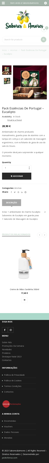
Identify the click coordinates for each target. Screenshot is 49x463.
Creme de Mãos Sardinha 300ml (24, 289)
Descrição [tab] (11, 202)
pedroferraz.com (9, 457)
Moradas (8, 437)
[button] (24, 300)
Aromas (14, 50)
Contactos (6, 360)
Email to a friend (14, 120)
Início (4, 50)
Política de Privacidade (14, 375)
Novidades (7, 349)
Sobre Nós (7, 342)
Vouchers (8, 426)
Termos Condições (12, 386)
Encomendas (10, 421)
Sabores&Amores (31, 3)
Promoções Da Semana (13, 346)
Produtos (6, 353)
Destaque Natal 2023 (12, 356)
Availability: (7, 116)
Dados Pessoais (11, 432)
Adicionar (18, 176)
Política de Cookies (13, 380)
